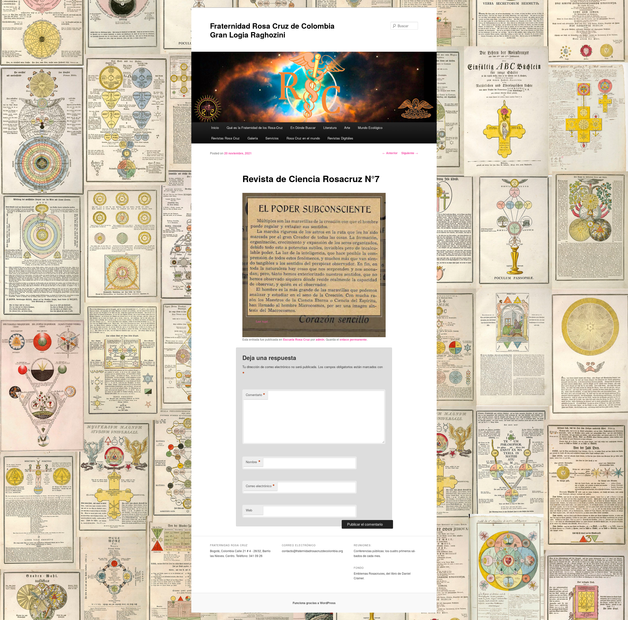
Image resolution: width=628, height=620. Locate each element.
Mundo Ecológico (370, 127)
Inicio (215, 127)
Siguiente (409, 153)
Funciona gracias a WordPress (314, 603)
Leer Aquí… (263, 321)
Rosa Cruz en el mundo (303, 138)
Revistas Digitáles (340, 138)
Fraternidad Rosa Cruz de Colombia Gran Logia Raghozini (272, 30)
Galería (253, 138)
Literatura (330, 127)
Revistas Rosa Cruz (225, 138)
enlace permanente (353, 339)
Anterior (390, 153)
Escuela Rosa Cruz (296, 339)
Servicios (272, 138)
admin (320, 339)
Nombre (253, 462)
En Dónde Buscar (302, 127)
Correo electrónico (260, 486)
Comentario (255, 395)
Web (249, 510)
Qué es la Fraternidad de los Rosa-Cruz (255, 127)
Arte (347, 127)
